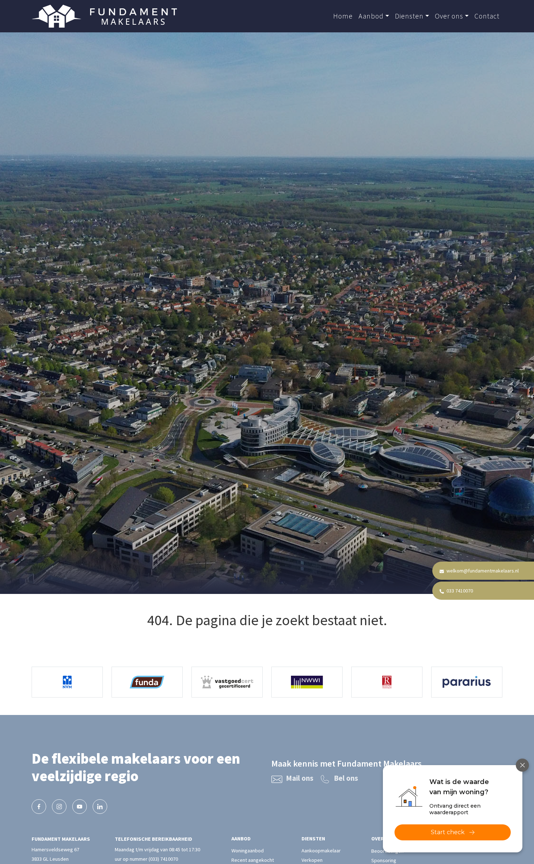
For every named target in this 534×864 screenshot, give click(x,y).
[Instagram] (59, 806)
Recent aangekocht (252, 860)
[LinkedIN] (100, 806)
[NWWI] (307, 682)
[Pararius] (466, 682)
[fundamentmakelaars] (39, 806)
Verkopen (312, 860)
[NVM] (67, 682)
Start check (448, 832)
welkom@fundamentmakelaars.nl (482, 570)
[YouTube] (79, 806)
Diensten (409, 16)
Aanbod (371, 16)
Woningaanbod (247, 851)
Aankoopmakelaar (321, 851)
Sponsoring (383, 860)
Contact (486, 16)
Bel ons (346, 778)
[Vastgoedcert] (227, 682)
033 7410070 (459, 590)
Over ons (449, 16)
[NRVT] (386, 682)
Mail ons (299, 778)
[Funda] (147, 682)
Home (343, 16)
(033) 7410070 (163, 859)
